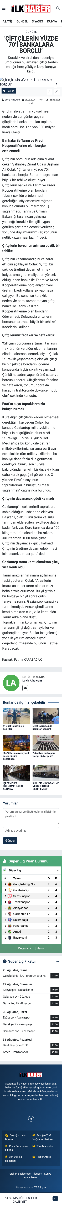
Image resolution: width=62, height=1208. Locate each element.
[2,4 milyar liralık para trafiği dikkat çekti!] (46, 742)
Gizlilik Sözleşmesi (20, 1173)
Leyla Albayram (12, 99)
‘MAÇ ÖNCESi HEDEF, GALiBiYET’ (26, 1199)
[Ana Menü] (4, 8)
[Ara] (58, 8)
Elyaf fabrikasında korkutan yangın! (42, 727)
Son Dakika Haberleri (13, 1158)
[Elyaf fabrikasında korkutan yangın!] (46, 715)
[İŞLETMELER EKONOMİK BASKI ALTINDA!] (16, 773)
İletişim (37, 1173)
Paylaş (10, 90)
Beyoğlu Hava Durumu (15, 1137)
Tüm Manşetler (45, 1146)
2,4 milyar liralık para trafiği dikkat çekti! (44, 754)
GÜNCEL (22, 21)
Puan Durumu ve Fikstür (16, 1148)
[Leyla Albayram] (11, 682)
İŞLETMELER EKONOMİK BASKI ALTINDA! (13, 786)
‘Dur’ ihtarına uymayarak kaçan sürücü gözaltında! (16, 756)
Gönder (10, 840)
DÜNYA (52, 21)
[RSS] (31, 1119)
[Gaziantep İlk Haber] (31, 8)
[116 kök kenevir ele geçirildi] (16, 715)
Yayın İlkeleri (31, 1177)
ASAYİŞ (7, 21)
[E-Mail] (25, 688)
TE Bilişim (40, 1187)
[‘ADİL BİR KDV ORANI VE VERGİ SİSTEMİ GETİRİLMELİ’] (46, 773)
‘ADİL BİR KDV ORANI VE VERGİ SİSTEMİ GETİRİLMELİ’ (46, 786)
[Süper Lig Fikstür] (57, 961)
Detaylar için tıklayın (31, 948)
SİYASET (37, 21)
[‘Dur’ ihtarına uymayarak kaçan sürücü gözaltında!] (16, 742)
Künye (47, 1173)
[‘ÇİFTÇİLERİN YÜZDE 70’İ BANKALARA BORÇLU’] (31, 82)
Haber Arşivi (44, 1156)
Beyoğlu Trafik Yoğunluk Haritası (43, 1137)
